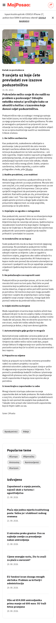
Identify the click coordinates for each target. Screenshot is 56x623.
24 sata (28, 169)
